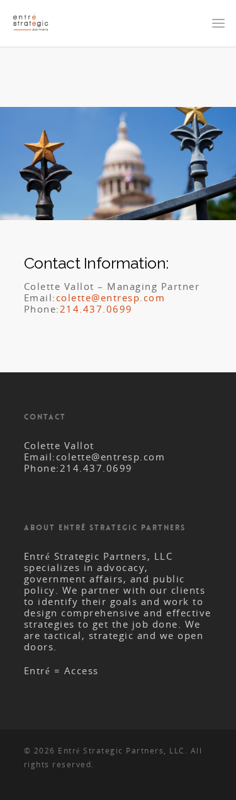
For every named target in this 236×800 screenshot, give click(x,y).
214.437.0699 (96, 309)
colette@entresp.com (111, 297)
